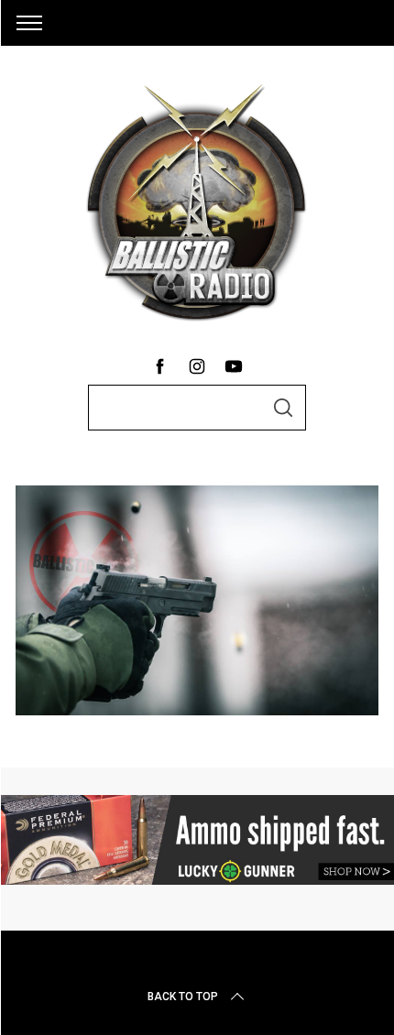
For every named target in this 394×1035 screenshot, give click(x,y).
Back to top (183, 996)
